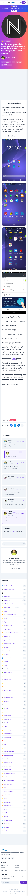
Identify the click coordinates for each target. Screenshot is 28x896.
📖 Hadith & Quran (6, 679)
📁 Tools (4, 787)
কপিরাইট (23, 891)
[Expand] (25, 607)
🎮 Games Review (6, 668)
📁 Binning (4, 618)
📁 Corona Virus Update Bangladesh (11, 632)
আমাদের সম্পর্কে (4, 865)
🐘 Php (4, 744)
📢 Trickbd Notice (6, 794)
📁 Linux (4, 712)
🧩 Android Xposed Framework (10, 603)
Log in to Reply (20, 441)
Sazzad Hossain (10, 57)
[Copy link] (22, 425)
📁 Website (5, 816)
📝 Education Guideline (7, 650)
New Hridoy (11, 476)
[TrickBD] (14, 850)
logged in (14, 531)
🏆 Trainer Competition (7, 791)
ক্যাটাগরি (17, 867)
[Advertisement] (14, 84)
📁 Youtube (5, 831)
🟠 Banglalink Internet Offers (9, 614)
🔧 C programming (6, 629)
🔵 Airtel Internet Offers (8, 585)
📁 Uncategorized (6, 802)
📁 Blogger (5, 622)
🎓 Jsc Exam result (6, 704)
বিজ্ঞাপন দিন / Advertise (20, 870)
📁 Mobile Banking (6, 715)
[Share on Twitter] (15, 425)
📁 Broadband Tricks (7, 625)
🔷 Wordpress (5, 827)
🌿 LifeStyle (5, 708)
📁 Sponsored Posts (7, 762)
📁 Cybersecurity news (8, 640)
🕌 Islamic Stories (6, 690)
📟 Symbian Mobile (6, 769)
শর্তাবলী (11, 891)
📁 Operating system (7, 733)
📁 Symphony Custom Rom (8, 773)
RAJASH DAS (11, 499)
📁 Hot (3, 683)
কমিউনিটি (3, 867)
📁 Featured (5, 661)
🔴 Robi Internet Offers (7, 755)
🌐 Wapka (4, 809)
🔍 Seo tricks (5, 758)
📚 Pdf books (5, 740)
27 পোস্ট (11, 568)
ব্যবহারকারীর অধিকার (17, 891)
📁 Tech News (5, 776)
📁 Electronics (5, 654)
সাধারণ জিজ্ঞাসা (4, 870)
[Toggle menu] (3, 2)
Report (12, 420)
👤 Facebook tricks (7, 658)
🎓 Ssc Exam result (6, 766)
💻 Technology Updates (8, 780)
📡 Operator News (6, 737)
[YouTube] (9, 858)
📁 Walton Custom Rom (7, 805)
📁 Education (5, 647)
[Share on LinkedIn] (18, 425)
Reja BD (10, 440)
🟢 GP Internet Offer (7, 672)
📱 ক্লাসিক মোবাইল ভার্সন (14, 893)
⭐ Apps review (6, 41)
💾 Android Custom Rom (8, 589)
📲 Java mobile (6, 694)
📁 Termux (4, 611)
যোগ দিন (13, 10)
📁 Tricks (4, 798)
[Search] (20, 2)
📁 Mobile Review (6, 719)
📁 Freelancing (5, 665)
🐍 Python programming (8, 751)
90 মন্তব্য (18, 568)
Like (5, 420)
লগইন (23, 2)
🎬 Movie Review (6, 722)
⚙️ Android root (6, 596)
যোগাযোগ (17, 865)
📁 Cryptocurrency (6, 636)
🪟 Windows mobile (7, 820)
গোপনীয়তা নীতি (5, 891)
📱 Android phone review (8, 593)
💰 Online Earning (6, 730)
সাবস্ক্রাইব (24, 882)
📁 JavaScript (5, 701)
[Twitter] (5, 858)
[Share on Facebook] (11, 425)
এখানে (14, 359)
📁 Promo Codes (6, 748)
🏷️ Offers (4, 726)
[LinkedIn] (12, 858)
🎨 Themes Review (7, 784)
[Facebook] (2, 858)
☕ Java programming (7, 697)
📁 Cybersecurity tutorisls (8, 643)
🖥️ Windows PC (6, 823)
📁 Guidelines (5, 676)
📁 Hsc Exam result (6, 686)
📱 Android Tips (6, 600)
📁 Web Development (7, 813)
